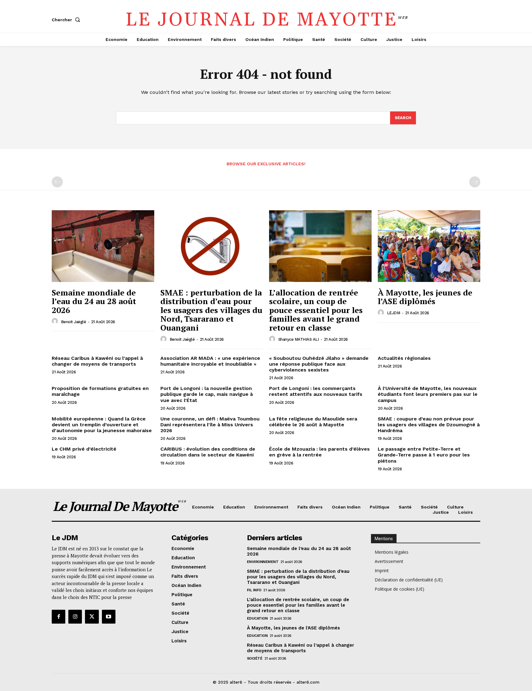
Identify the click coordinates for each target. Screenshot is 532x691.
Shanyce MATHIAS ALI (298, 339)
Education (257, 618)
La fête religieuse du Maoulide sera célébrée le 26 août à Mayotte (313, 422)
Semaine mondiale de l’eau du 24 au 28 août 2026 (94, 301)
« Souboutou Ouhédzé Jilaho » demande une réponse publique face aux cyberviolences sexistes (319, 364)
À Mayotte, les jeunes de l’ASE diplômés (425, 297)
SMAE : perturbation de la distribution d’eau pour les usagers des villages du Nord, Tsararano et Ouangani (211, 310)
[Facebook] (58, 616)
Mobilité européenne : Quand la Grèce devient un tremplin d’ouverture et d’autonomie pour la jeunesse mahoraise (102, 424)
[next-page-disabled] (474, 181)
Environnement (263, 562)
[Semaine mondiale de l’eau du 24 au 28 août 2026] (103, 246)
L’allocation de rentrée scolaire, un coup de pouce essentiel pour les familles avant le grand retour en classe (316, 310)
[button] (67, 19)
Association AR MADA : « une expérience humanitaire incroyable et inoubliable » (210, 361)
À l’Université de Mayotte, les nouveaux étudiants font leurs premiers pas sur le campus (428, 394)
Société (255, 658)
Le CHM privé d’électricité (84, 449)
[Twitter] (92, 616)
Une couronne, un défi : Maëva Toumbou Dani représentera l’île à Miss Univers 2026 (210, 424)
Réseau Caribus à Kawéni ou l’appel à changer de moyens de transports (97, 361)
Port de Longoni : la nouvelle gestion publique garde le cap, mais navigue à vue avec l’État (206, 394)
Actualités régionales (404, 358)
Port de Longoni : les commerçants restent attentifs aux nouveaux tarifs (315, 391)
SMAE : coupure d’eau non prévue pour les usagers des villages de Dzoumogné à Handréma (429, 424)
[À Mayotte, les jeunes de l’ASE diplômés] (429, 246)
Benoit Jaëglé (73, 321)
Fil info (254, 590)
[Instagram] (75, 616)
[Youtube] (108, 616)
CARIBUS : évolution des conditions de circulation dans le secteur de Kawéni (207, 452)
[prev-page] (57, 181)
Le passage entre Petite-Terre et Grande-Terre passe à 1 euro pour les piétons (424, 455)
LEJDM (393, 313)
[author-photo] (56, 321)
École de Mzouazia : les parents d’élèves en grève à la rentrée (319, 452)
